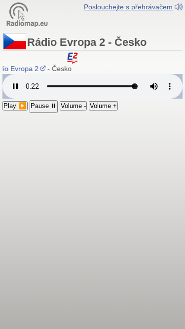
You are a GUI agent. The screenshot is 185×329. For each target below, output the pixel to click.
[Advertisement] (92, 171)
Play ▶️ (15, 106)
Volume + (103, 106)
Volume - (73, 106)
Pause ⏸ (44, 106)
